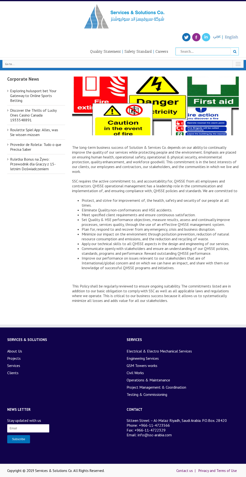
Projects (14, 358)
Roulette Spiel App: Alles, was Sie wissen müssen (34, 132)
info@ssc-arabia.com (155, 434)
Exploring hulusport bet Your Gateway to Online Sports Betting (33, 95)
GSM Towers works (142, 365)
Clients (12, 372)
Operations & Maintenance (148, 380)
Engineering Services (143, 358)
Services (13, 365)
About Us (14, 351)
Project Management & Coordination (156, 387)
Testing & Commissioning (147, 394)
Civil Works (135, 372)
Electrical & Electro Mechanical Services (159, 351)
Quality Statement (105, 51)
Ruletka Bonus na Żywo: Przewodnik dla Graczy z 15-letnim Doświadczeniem (33, 164)
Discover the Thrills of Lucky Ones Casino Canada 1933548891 (33, 115)
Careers (161, 51)
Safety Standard (138, 51)
